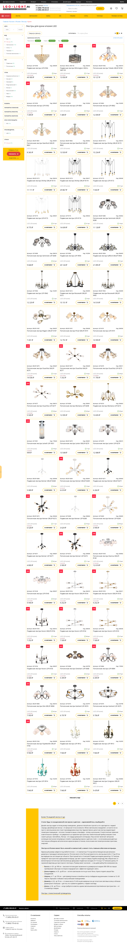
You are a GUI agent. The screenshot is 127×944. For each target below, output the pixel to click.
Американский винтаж (13, 76)
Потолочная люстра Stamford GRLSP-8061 (41, 144)
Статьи (56, 934)
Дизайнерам (67, 2)
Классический (11, 90)
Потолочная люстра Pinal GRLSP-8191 (74, 331)
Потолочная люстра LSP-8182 (38, 106)
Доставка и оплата (9, 2)
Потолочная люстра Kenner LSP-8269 (107, 518)
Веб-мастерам (58, 926)
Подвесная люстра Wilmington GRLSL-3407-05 (74, 69)
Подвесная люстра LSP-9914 (37, 781)
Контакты (89, 2)
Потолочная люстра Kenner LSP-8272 (74, 556)
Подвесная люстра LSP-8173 (37, 218)
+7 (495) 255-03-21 (48, 10)
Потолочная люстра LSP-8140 (38, 593)
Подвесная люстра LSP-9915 (70, 781)
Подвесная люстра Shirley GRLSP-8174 (74, 181)
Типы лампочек (58, 935)
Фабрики (33, 920)
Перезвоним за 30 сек (72, 5)
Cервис (57, 915)
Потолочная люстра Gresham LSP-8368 (74, 669)
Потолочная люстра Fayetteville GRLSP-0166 (41, 745)
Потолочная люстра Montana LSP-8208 (74, 406)
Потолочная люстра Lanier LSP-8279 (106, 443)
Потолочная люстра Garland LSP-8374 (74, 706)
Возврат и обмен (58, 924)
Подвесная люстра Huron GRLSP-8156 (41, 631)
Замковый (9, 82)
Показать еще (75, 798)
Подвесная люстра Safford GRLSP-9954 (107, 256)
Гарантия (23, 2)
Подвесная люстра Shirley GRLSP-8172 (107, 143)
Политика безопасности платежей (86, 928)
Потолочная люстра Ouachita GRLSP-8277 (74, 369)
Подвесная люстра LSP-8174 (70, 218)
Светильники (11, 44)
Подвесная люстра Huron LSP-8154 (73, 631)
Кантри (9, 87)
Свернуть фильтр (34, 33)
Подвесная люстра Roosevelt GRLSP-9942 (106, 294)
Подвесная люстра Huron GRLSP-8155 (107, 593)
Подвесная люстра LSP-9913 (103, 744)
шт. (105, 908)
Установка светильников (60, 920)
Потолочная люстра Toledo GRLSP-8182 (108, 68)
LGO (8, 133)
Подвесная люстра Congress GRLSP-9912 (106, 782)
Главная (5, 22)
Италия (18, 22)
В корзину (48, 77)
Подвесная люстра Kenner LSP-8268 (73, 518)
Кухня (37, 41)
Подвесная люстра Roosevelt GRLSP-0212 (73, 294)
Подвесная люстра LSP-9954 (70, 256)
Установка (54, 2)
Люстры (24, 22)
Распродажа (34, 924)
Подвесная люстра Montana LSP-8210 (107, 406)
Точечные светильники (13, 53)
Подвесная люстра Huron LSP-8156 (40, 669)
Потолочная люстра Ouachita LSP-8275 (107, 368)
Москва (46, 5)
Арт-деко (9, 79)
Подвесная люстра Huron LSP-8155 (106, 631)
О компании (35, 915)
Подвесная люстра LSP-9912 (70, 744)
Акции (32, 928)
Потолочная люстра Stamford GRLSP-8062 (74, 144)
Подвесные (10, 63)
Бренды (78, 2)
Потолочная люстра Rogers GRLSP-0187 (42, 331)
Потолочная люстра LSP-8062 (104, 106)
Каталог (7, 16)
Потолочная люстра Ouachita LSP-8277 (41, 406)
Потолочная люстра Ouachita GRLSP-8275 (41, 369)
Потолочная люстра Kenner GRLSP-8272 (42, 518)
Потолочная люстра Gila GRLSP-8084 (40, 706)
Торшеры (9, 50)
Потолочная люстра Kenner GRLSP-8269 (75, 481)
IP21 (8, 123)
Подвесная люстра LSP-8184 (37, 68)
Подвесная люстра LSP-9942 (37, 293)
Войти (122, 2)
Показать (12, 154)
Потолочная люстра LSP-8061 (71, 106)
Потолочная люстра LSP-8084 (104, 669)
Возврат (33, 2)
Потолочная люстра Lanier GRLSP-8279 (74, 443)
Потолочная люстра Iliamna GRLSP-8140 (106, 557)
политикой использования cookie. (87, 936)
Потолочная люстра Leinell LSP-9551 (40, 443)
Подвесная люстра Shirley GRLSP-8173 (41, 181)
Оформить (117, 908)
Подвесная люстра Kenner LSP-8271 (40, 556)
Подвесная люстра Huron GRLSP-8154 (74, 593)
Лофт (8, 93)
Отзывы (43, 2)
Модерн (9, 96)
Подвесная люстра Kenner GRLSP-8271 (107, 481)
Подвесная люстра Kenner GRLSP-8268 (41, 481)
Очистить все (118, 38)
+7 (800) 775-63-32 (48, 8)
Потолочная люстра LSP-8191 (104, 331)
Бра (8, 39)
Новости (56, 932)
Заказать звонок (24, 908)
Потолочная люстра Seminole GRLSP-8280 (107, 219)
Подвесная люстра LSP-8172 (103, 181)
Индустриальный (11, 85)
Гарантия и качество (59, 922)
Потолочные (10, 66)
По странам (34, 922)
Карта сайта (34, 930)
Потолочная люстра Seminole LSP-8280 (41, 256)
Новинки (33, 926)
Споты (9, 47)
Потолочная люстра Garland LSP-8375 (107, 706)
